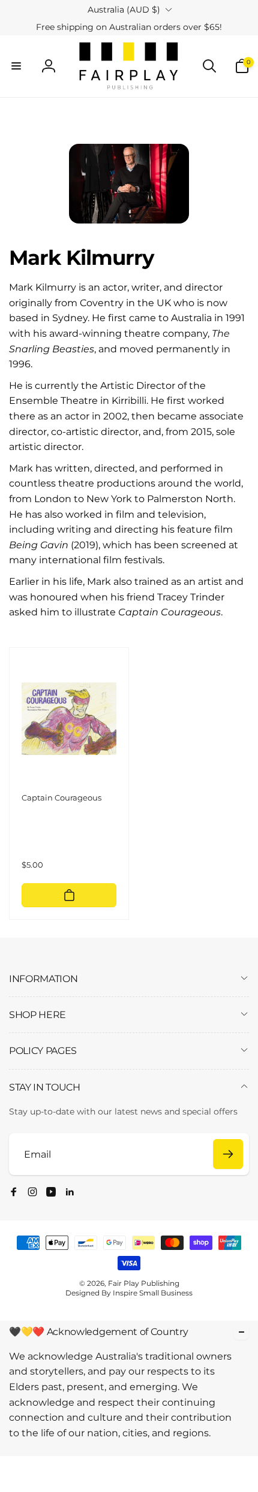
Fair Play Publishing (143, 1283)
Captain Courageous (61, 797)
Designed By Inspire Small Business (129, 1292)
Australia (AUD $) (124, 9)
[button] (16, 66)
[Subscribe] (228, 1154)
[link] (129, 27)
